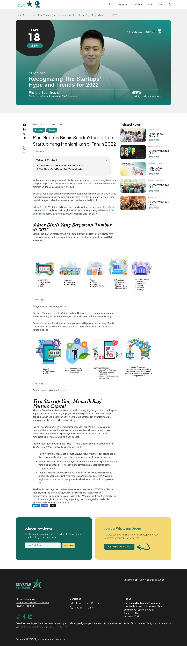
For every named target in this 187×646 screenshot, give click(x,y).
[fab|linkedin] (30, 616)
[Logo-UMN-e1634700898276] (37, 4)
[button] (128, 4)
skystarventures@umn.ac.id (31, 626)
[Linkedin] (24, 129)
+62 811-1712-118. (57, 626)
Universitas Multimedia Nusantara (32, 602)
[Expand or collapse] (106, 160)
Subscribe (68, 546)
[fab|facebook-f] (24, 616)
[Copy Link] (24, 134)
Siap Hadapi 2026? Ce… (155, 169)
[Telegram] (24, 138)
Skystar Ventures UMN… (158, 152)
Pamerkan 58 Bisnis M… (156, 135)
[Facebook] (24, 125)
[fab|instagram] (18, 616)
